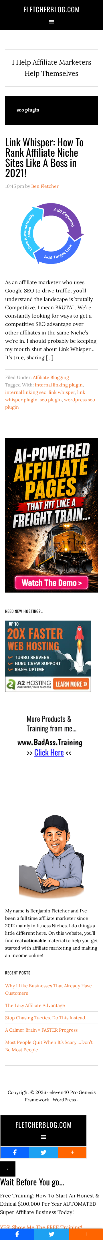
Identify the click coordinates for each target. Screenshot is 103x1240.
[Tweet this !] (51, 1234)
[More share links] (86, 1234)
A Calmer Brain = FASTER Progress (41, 1030)
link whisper (62, 392)
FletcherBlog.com (51, 9)
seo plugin (51, 399)
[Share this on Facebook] (17, 1234)
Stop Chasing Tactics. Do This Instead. (45, 1017)
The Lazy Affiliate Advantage (35, 1005)
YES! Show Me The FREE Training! (41, 1227)
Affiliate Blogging (51, 377)
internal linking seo (25, 392)
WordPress (64, 1100)
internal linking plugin (59, 385)
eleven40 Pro (63, 1092)
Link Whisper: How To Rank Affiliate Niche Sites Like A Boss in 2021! (44, 157)
